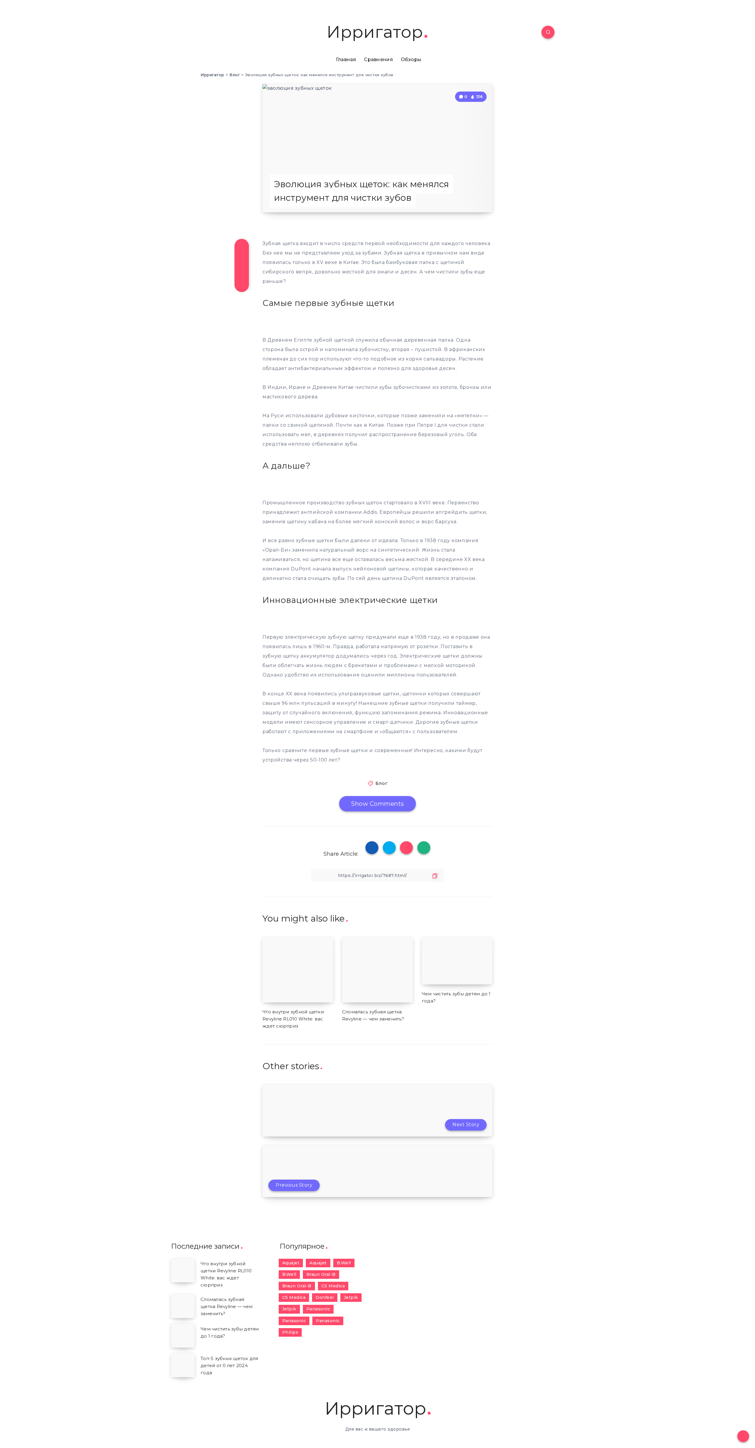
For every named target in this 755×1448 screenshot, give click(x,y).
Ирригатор (374, 32)
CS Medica (333, 1286)
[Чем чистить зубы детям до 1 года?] (183, 1336)
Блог (381, 783)
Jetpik (351, 1297)
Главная (346, 59)
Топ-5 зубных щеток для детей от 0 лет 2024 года (229, 1365)
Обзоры (411, 59)
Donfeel (325, 1297)
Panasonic (318, 1309)
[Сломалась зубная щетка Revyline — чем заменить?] (183, 1306)
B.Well (344, 1263)
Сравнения (378, 59)
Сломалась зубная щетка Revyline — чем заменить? (226, 1306)
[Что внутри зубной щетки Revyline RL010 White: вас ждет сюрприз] (183, 1270)
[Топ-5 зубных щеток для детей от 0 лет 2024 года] (183, 1365)
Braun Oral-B (321, 1274)
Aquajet (291, 1263)
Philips (290, 1332)
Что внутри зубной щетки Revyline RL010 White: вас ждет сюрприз (293, 1019)
